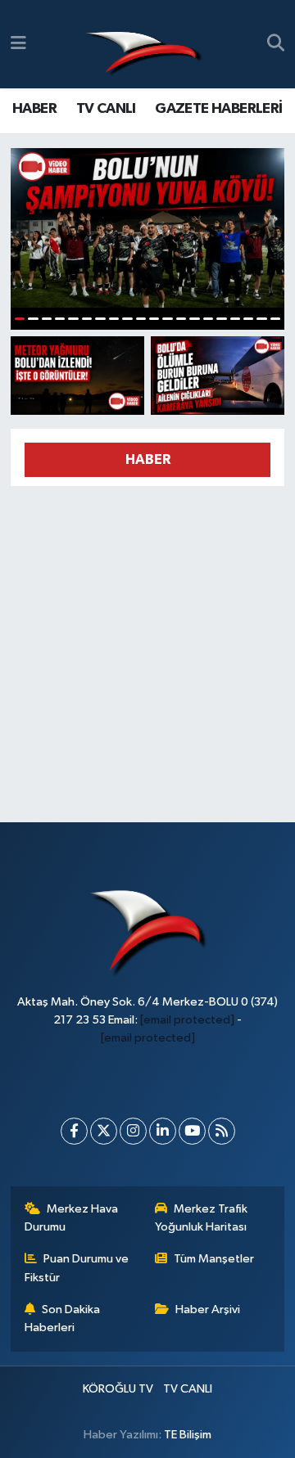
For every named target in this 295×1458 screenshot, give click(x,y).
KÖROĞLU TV (118, 1389)
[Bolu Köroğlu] (143, 44)
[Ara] (275, 44)
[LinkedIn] (162, 1131)
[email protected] (187, 1020)
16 (221, 318)
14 (194, 318)
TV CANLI (106, 108)
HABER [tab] (147, 459)
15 (208, 318)
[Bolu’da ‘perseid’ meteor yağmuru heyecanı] (77, 375)
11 (154, 318)
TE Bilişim (187, 1435)
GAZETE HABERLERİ (218, 108)
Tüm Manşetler (214, 1259)
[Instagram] (133, 1131)
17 (235, 318)
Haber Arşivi (207, 1309)
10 (141, 318)
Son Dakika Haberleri (63, 1318)
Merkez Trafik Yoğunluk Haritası (201, 1218)
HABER (34, 108)
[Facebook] (74, 1131)
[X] (103, 1131)
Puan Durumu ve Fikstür (77, 1268)
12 (167, 318)
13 (181, 318)
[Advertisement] (147, 647)
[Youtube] (192, 1131)
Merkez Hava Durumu (72, 1218)
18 (248, 318)
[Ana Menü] (18, 44)
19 (261, 318)
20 (275, 318)
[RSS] (221, 1131)
